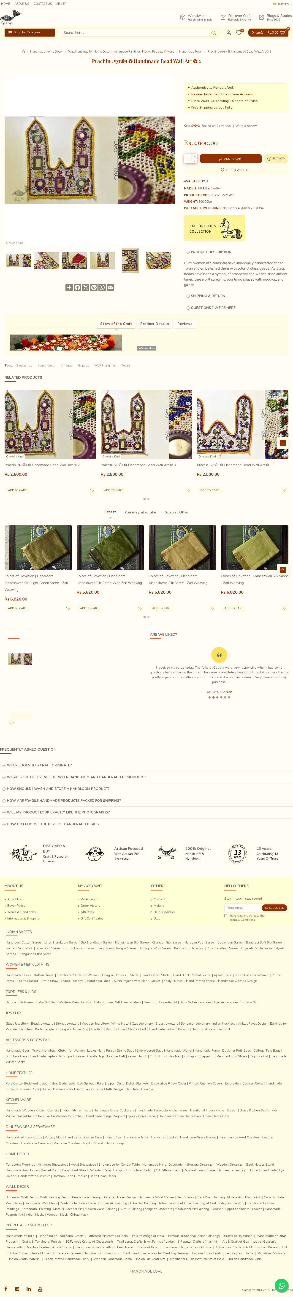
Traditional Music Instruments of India (197, 1259)
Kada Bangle (44, 1029)
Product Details (154, 324)
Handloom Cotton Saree (23, 942)
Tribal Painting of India (174, 1203)
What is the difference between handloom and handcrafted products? (76, 777)
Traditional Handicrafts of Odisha (187, 1247)
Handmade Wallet (179, 1050)
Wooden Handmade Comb (113, 1259)
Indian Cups (113, 1137)
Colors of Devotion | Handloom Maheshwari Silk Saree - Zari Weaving (178, 579)
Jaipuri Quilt (115, 1083)
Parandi (183, 1029)
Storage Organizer (200, 1164)
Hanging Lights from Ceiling (133, 1170)
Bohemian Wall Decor (22, 1197)
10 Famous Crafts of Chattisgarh (89, 1241)
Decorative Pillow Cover (168, 1083)
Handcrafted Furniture (34, 1176)
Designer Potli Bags (236, 1050)
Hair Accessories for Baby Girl (236, 1002)
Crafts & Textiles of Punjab (41, 1241)
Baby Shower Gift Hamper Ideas (117, 1002)
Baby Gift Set (46, 1002)
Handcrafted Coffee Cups (83, 1137)
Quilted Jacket (27, 981)
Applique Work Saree (155, 948)
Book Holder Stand (260, 1164)
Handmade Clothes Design (237, 981)
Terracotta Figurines (20, 1164)
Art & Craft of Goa (235, 1241)
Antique (67, 365)
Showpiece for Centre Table (119, 1164)
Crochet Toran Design (120, 1197)
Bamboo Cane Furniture (70, 1176)
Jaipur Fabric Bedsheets (58, 1083)
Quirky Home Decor (142, 1116)
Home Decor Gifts (216, 1116)
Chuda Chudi (137, 1029)
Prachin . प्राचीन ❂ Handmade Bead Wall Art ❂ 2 (42, 465)
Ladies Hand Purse (100, 1050)
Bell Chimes (185, 1197)
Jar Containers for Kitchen (65, 1116)
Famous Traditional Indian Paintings (194, 1236)
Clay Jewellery (142, 1023)
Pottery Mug (53, 1137)
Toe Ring (97, 1029)
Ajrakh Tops (222, 975)
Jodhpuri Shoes (236, 1056)
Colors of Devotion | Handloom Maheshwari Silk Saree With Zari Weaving (109, 579)
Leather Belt (116, 1056)
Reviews (184, 324)
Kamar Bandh (137, 1056)
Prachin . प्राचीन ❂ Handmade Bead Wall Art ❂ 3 (138, 465)
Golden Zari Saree (19, 948)
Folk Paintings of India (148, 1236)
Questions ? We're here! (213, 308)
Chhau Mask (79, 1214)
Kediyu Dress (173, 981)
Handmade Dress (18, 975)
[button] (10, 443)
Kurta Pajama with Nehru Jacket (137, 981)
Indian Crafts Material (25, 1259)
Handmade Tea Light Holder (237, 1170)
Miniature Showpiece (53, 1164)
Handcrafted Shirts (156, 975)
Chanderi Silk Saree (166, 942)
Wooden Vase (100, 1170)
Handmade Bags (18, 1050)
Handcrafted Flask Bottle (24, 1137)
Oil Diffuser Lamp (168, 1170)
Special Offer (176, 512)
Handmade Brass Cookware (114, 1110)
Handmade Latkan (162, 1029)
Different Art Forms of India (108, 1236)
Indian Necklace (224, 1023)
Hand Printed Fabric (200, 981)
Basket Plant (50, 1170)
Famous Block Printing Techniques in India (222, 1253)
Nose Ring (80, 1029)
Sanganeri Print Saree (35, 954)
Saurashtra (24, 365)
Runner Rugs (29, 1089)
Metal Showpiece (83, 1164)
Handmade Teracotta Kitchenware (162, 1110)
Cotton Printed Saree (78, 948)
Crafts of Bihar (148, 1247)
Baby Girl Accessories (196, 1002)
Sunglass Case (16, 1056)
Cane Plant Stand (75, 1170)
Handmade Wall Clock (41, 1203)
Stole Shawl (50, 981)
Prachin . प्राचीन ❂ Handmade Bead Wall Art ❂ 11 (235, 465)
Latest (110, 512)
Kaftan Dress (43, 975)
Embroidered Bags (150, 1050)
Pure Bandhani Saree (222, 948)
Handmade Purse (207, 1050)
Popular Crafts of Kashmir (199, 1241)
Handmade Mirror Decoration (163, 1164)
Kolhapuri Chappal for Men (203, 1056)
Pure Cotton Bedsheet (22, 1083)
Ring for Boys (115, 1029)
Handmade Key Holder (22, 1170)
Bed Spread (86, 1083)
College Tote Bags (266, 1050)
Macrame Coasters (67, 1143)
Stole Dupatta (73, 981)
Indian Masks (35, 1214)
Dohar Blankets (137, 1083)
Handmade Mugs (136, 1137)
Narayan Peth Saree (199, 942)
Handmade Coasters (36, 1143)
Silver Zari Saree (48, 948)
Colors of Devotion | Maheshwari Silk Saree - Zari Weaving (254, 579)
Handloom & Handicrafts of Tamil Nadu (104, 1247)
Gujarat (83, 365)
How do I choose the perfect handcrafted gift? (53, 824)
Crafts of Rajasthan (238, 1236)
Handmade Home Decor (46, 52)
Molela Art (235, 1197)
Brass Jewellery (166, 1023)
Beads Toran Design (87, 1197)
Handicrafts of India (20, 1236)
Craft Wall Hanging (211, 1197)
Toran (125, 365)
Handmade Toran (190, 52)
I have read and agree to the (246, 918)
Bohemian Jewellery (195, 1023)
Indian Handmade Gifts (245, 1259)
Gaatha (215, 188)
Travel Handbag (44, 1050)
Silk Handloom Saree (96, 942)
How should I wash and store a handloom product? (58, 789)
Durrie (46, 1089)
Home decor (47, 365)
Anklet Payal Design (253, 1023)
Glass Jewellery (17, 1023)
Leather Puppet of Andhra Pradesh (237, 1209)
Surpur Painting (131, 1209)
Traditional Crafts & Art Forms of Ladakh (146, 1241)
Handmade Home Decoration (180, 1116)
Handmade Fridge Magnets (105, 1116)
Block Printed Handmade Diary (67, 1259)
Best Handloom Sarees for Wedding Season (155, 1253)
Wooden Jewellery (95, 1023)
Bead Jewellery (42, 1023)
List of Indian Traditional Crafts (61, 1236)
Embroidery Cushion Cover (244, 1083)
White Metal (120, 1023)
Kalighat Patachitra (158, 1209)
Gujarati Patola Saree (257, 948)
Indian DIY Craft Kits (150, 1259)
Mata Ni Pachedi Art (67, 1209)
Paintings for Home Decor (78, 1203)
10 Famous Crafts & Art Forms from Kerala (247, 1247)
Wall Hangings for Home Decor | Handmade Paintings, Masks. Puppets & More (121, 52)
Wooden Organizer (230, 1164)
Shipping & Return (208, 296)
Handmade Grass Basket (198, 1137)
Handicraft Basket (164, 1137)
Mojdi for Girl (259, 1056)
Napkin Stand (93, 1143)
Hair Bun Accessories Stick (211, 1029)
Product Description (211, 252)
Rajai (100, 1083)
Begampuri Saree (230, 942)
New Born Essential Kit (160, 1002)
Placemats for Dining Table (72, 1089)
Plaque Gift (253, 1197)
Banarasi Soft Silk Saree (264, 942)
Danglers (26, 1029)
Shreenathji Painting (36, 1209)
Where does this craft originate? (39, 765)
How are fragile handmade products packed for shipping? (64, 800)
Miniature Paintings (271, 1253)
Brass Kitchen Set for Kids (259, 1110)
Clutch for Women (71, 1050)
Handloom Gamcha (139, 1089)
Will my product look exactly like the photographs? (58, 812)
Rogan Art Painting (113, 1203)
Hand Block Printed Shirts (191, 975)
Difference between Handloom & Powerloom (86, 1253)
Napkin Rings (115, 1143)
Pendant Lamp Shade (199, 1170)
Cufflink (155, 1056)
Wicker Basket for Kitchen (25, 1116)
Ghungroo (63, 1029)
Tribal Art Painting (143, 1203)
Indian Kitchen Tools (76, 1110)
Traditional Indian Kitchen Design (213, 1110)
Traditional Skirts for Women (78, 975)
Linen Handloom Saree (61, 942)
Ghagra (107, 975)
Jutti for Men (172, 1056)
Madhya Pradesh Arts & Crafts (49, 1247)
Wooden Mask (57, 1214)
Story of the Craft (116, 324)
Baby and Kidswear (20, 1002)
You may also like (140, 512)
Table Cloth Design (109, 1089)
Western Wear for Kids (75, 1002)
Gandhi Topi (96, 1056)
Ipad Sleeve (76, 1056)
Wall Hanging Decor (55, 1197)
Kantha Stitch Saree (188, 948)
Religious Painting (231, 1203)
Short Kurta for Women (252, 975)
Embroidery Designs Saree (117, 948)
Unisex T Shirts (127, 975)
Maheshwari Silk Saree (132, 942)
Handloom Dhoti (99, 981)
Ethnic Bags (125, 1050)
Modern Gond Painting (101, 1209)
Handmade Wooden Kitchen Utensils (32, 1110)
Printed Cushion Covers (206, 1083)
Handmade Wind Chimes (156, 1197)
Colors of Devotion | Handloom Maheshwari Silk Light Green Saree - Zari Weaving (36, 583)
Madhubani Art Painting (192, 1209)
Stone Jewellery (67, 1023)
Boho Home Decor (103, 1176)
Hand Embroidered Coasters (239, 1137)
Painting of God (204, 1203)
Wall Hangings (105, 365)
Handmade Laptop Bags (47, 1056)
